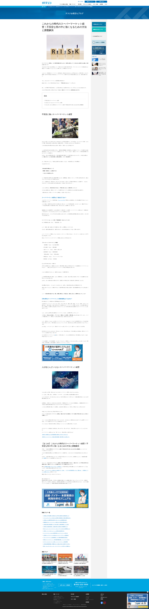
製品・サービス (72, 4)
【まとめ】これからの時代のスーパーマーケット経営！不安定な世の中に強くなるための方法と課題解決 (64, 104)
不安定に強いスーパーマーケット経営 (52, 100)
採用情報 (87, 602)
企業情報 (101, 4)
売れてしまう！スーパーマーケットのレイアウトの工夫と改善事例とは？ (56, 528)
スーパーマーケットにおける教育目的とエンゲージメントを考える (55, 533)
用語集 (100, 42)
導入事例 (79, 4)
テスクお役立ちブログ (51, 6)
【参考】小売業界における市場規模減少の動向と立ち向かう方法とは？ (55, 434)
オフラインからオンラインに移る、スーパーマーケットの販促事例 (55, 541)
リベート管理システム (58, 601)
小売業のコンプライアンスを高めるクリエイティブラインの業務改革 (56, 535)
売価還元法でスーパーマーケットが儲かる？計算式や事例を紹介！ (55, 522)
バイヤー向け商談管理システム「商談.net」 (74, 470)
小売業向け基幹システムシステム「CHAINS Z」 (53, 466)
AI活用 (45, 458)
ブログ (106, 4)
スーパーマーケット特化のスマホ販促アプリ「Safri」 (55, 470)
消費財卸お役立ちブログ (98, 29)
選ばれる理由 (44, 594)
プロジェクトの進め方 (87, 4)
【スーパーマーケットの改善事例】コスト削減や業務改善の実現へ (55, 537)
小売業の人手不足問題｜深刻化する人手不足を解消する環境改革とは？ (56, 515)
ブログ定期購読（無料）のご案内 (100, 585)
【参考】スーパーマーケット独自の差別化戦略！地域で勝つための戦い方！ (56, 436)
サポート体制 (95, 4)
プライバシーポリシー (76, 604)
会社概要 (87, 597)
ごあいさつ (88, 596)
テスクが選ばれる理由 (64, 4)
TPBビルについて (104, 597)
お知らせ (102, 594)
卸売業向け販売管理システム (59, 597)
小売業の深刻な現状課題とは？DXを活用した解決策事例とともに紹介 (56, 524)
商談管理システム (57, 599)
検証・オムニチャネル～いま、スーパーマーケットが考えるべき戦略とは (56, 546)
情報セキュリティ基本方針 (67, 604)
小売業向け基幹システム (58, 596)
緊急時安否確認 (83, 604)
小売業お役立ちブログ (97, 24)
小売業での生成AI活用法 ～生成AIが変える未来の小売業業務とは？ (55, 526)
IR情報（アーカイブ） (90, 599)
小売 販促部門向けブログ (97, 36)
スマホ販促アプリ (57, 602)
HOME (44, 6)
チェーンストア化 (61, 200)
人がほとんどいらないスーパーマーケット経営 (53, 102)
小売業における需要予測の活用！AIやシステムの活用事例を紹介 (55, 520)
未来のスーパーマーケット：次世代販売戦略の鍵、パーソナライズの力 (56, 539)
